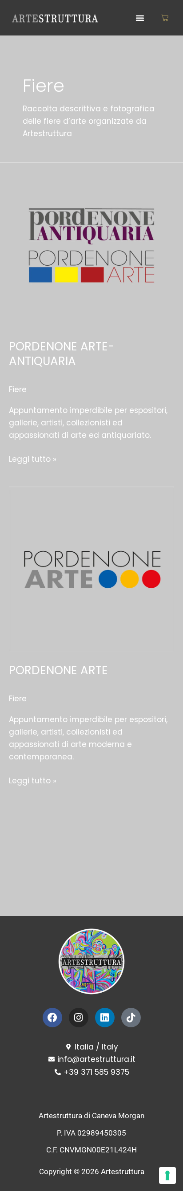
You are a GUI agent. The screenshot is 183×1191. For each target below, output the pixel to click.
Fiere (18, 389)
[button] (140, 17)
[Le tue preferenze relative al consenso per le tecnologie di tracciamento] (167, 1175)
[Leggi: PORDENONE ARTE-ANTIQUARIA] (91, 245)
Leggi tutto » (32, 458)
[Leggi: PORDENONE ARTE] (91, 568)
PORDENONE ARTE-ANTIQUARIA (61, 353)
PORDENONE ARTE (58, 670)
